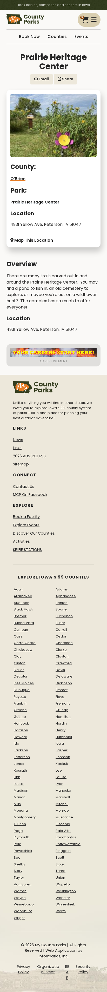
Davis (60, 669)
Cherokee (64, 642)
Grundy (62, 709)
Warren (20, 891)
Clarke (61, 649)
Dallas (19, 669)
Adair (18, 589)
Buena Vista (24, 622)
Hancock (21, 723)
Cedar (61, 636)
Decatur (21, 676)
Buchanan (64, 616)
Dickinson (64, 683)
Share (67, 79)
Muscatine (64, 817)
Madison (21, 790)
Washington (66, 891)
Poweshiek (23, 850)
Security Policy (83, 969)
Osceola (63, 824)
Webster (63, 897)
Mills (17, 804)
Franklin (20, 703)
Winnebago (24, 904)
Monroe (62, 810)
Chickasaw (23, 649)
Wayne (20, 897)
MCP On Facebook (30, 494)
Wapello (63, 884)
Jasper (62, 750)
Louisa (61, 776)
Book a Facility (26, 516)
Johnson (63, 756)
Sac (17, 857)
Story (18, 870)
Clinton (19, 663)
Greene (20, 709)
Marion (19, 797)
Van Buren (22, 884)
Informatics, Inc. (54, 956)
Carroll (61, 629)
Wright (19, 917)
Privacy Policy (23, 969)
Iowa (60, 743)
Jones (19, 763)
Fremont (63, 703)
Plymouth (21, 837)
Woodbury (23, 911)
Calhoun (21, 629)
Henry (60, 730)
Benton (62, 602)
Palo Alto (63, 830)
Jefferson (22, 756)
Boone (61, 609)
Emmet (62, 689)
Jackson (21, 750)
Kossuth (20, 770)
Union (60, 877)
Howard (20, 736)
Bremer (20, 616)
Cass (18, 636)
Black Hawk (23, 609)
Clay (17, 656)
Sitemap (21, 464)
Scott (60, 857)
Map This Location (33, 240)
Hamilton (63, 716)
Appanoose (66, 596)
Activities (21, 541)
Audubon (21, 602)
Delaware (64, 676)
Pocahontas (66, 837)
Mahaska (63, 790)
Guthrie (20, 716)
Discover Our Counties (34, 533)
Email (43, 79)
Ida (16, 743)
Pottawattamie (68, 844)
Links (17, 447)
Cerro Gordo (25, 642)
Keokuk (62, 763)
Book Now (29, 37)
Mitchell (62, 804)
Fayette (20, 696)
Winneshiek (65, 904)
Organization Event (48, 969)
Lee (59, 770)
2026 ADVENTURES (29, 456)
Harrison (21, 730)
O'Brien (17, 179)
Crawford (64, 663)
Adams (62, 589)
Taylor (19, 877)
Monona (21, 810)
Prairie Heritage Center (34, 202)
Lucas (19, 783)
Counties (57, 37)
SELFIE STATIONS (27, 549)
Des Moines (24, 683)
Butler (60, 622)
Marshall (63, 797)
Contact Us (23, 486)
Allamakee (23, 596)
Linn (17, 776)
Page (18, 830)
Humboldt (64, 736)
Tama (60, 870)
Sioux (60, 864)
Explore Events (26, 525)
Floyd (60, 696)
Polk (17, 844)
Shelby (19, 864)
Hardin (61, 723)
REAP (67, 972)
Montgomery (25, 817)
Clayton (62, 656)
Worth (61, 911)
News (18, 439)
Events (81, 37)
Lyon (59, 783)
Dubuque (22, 689)
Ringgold (63, 850)
